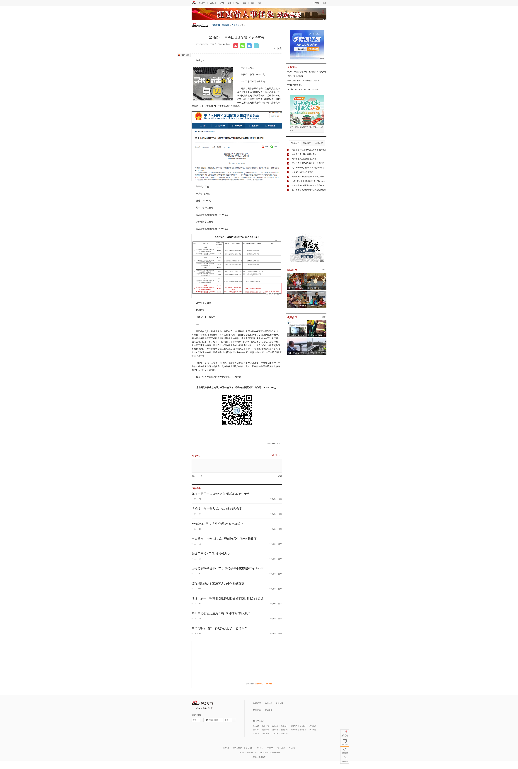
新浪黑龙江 (313, 730)
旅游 (244, 3)
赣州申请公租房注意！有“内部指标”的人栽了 (221, 613)
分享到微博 (185, 55)
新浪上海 (275, 726)
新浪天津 (284, 726)
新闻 (222, 3)
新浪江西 (213, 3)
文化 (229, 3)
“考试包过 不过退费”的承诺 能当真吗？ (217, 523)
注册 (324, 3)
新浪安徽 (294, 730)
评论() (273, 499)
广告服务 (249, 748)
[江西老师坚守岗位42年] (297, 321)
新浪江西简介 (238, 748)
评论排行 (307, 143)
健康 (252, 3)
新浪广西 (284, 733)
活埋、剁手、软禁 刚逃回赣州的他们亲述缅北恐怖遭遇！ (229, 598)
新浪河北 (275, 730)
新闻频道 (226, 25)
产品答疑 (292, 748)
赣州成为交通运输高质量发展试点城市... (309, 177)
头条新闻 (279, 703)
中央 (273, 443)
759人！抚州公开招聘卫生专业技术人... (308, 181)
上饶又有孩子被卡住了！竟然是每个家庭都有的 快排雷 (228, 568)
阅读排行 (295, 143)
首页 (194, 720)
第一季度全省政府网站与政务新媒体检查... (310, 190)
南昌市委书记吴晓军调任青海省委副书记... (310, 150)
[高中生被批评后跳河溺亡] (297, 339)
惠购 (259, 3)
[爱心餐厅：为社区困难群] (297, 292)
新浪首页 (202, 3)
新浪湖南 (265, 730)
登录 (193, 476)
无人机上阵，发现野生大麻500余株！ (302, 89)
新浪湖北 (256, 730)
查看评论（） (276, 455)
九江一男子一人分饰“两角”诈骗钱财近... (308, 168)
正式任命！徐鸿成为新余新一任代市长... (309, 163)
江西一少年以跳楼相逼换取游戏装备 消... (309, 185)
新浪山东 (275, 733)
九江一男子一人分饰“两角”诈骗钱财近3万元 (220, 494)
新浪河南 (265, 726)
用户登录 (316, 3)
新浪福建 (312, 726)
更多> (324, 269)
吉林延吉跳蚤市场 (294, 85)
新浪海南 (265, 733)
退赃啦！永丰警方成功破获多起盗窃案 (217, 509)
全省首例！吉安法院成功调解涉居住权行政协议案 (224, 538)
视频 (237, 3)
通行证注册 (281, 748)
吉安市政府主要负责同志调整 (304, 154)
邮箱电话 (268, 710)
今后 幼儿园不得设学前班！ (303, 172)
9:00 (226, 720)
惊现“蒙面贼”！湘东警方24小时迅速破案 (218, 583)
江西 (278, 443)
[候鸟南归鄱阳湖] (317, 274)
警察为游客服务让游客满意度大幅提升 (303, 81)
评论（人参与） (224, 44)
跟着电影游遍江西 (301, 127)
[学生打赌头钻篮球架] (317, 321)
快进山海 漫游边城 (295, 76)
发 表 (280, 476)
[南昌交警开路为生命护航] (317, 339)
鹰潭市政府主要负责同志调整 (304, 159)
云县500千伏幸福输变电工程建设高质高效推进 (306, 72)
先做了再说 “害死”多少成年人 (211, 553)
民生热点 (235, 25)
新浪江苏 (303, 730)
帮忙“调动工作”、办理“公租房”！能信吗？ (219, 628)
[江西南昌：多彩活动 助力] (317, 292)
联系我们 (260, 748)
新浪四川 (303, 726)
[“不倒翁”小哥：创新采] (297, 274)
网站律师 (270, 748)
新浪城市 (256, 726)
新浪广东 (294, 726)
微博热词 (319, 143)
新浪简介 (226, 748)
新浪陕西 (284, 730)
